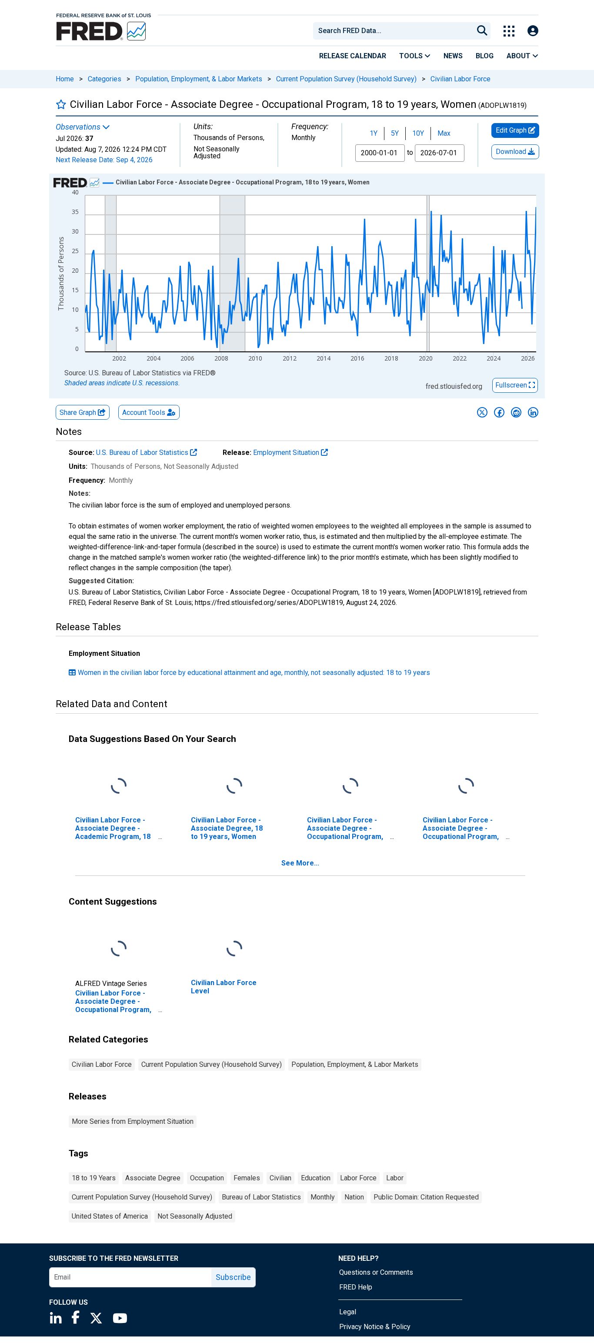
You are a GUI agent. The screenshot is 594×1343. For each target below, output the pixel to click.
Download (512, 151)
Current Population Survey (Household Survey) (346, 79)
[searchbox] (395, 31)
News (453, 56)
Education (315, 1178)
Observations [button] (79, 127)
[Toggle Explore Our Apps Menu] (509, 31)
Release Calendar (352, 56)
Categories (104, 79)
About (519, 56)
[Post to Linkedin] (533, 412)
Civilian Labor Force (460, 79)
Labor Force (358, 1178)
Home (65, 79)
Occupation (207, 1178)
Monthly (322, 1197)
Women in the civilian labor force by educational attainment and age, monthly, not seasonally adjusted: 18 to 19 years (254, 672)
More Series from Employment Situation (133, 1121)
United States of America (110, 1216)
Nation (354, 1197)
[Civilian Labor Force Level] (234, 949)
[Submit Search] (482, 31)
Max (444, 133)
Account (143, 412)
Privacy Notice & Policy (374, 1327)
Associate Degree (152, 1178)
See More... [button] (300, 863)
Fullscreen (512, 385)
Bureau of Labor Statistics (261, 1197)
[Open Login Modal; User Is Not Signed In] (532, 31)
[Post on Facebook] (499, 412)
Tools (411, 56)
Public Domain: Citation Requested (426, 1197)
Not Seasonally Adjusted (194, 1216)
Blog (485, 56)
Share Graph (79, 412)
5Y (395, 133)
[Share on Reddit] (516, 412)
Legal (347, 1312)
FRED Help (355, 1287)
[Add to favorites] (61, 104)
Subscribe (233, 1277)
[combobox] (392, 31)
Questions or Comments (376, 1272)
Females (247, 1178)
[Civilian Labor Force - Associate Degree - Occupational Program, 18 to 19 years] (350, 786)
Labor (395, 1178)
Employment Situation (287, 452)
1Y (373, 133)
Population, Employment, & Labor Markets (198, 79)
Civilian (280, 1178)
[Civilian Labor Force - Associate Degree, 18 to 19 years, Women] (234, 786)
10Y (418, 133)
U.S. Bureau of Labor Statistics (143, 452)
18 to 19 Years (94, 1178)
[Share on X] (482, 412)
